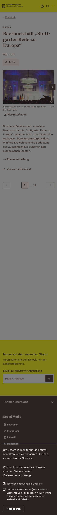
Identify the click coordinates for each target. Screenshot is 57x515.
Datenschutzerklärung (17, 475)
